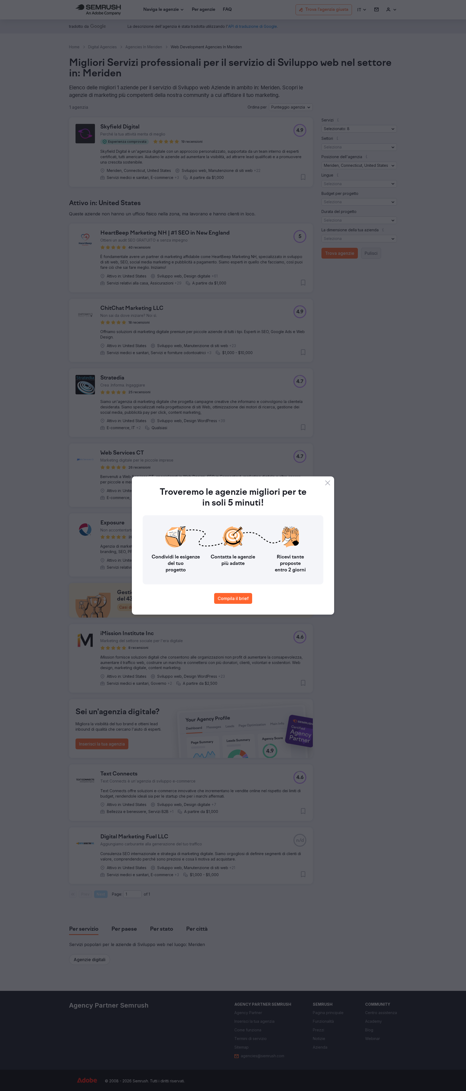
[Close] (327, 482)
